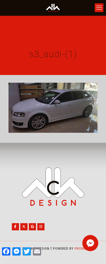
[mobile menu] (99, 7)
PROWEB (81, 248)
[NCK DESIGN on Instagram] (41, 226)
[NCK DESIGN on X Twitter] (24, 226)
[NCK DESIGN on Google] (32, 226)
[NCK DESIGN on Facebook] (15, 226)
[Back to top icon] (95, 253)
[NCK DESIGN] (53, 7)
